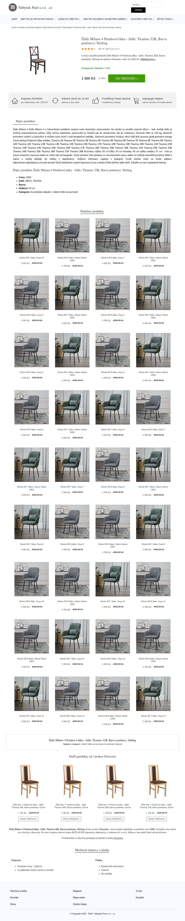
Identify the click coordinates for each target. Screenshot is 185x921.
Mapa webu (79, 897)
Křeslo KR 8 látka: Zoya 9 (72, 544)
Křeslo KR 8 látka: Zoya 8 (112, 487)
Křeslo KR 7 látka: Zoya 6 (112, 429)
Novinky (14, 897)
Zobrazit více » (148, 59)
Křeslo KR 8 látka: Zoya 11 (153, 601)
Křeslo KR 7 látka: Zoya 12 (32, 716)
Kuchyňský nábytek (141, 19)
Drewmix (116, 59)
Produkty (21, 27)
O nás (139, 891)
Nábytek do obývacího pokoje (37, 19)
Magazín (77, 891)
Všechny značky (18, 891)
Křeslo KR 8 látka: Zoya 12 (113, 659)
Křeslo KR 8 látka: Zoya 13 (72, 716)
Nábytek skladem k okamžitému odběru (104, 19)
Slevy (13, 904)
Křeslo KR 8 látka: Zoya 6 (31, 429)
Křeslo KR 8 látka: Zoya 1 (112, 258)
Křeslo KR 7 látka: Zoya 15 (32, 258)
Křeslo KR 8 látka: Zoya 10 (32, 601)
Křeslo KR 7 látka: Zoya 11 (72, 659)
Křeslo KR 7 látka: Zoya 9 (153, 544)
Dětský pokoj (164, 19)
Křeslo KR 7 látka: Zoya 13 (153, 716)
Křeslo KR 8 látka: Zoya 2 (31, 315)
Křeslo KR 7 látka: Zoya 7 (72, 487)
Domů (14, 19)
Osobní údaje (80, 904)
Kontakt (140, 897)
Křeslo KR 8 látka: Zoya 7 (153, 429)
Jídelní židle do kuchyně (51, 27)
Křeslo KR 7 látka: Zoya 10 (113, 601)
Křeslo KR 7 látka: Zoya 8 (31, 544)
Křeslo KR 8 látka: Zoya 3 (112, 315)
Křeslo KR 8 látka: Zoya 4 (31, 372)
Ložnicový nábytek (68, 19)
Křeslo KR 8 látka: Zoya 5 (112, 372)
